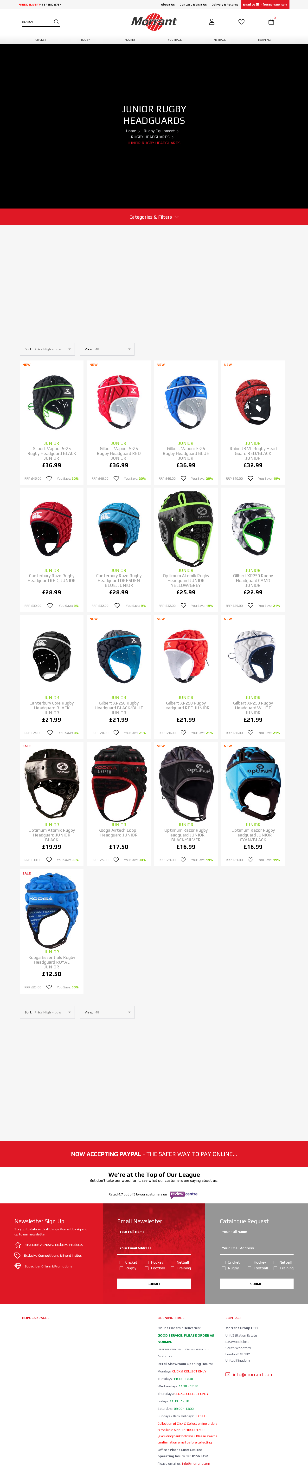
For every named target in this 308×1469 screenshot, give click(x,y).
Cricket (131, 1262)
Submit (154, 1284)
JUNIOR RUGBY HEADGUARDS (154, 143)
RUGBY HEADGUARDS (150, 137)
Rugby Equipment (159, 131)
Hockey (157, 1262)
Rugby (130, 1268)
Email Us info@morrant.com (265, 4)
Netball (183, 1262)
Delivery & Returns (225, 4)
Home (131, 131)
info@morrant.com (196, 1463)
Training (184, 1268)
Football (158, 1268)
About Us (168, 4)
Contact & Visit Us (193, 4)
